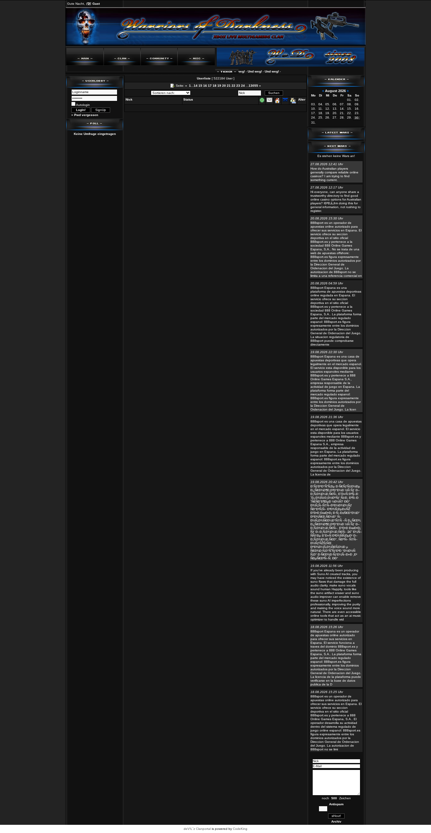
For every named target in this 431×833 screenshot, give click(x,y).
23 (238, 85)
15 (200, 85)
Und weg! (247, 71)
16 (205, 85)
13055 (253, 85)
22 (233, 85)
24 (243, 85)
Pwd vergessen (86, 115)
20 (224, 85)
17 (210, 85)
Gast (96, 3)
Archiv (336, 821)
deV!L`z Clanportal (197, 828)
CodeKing (240, 828)
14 (196, 85)
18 (214, 85)
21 (229, 85)
